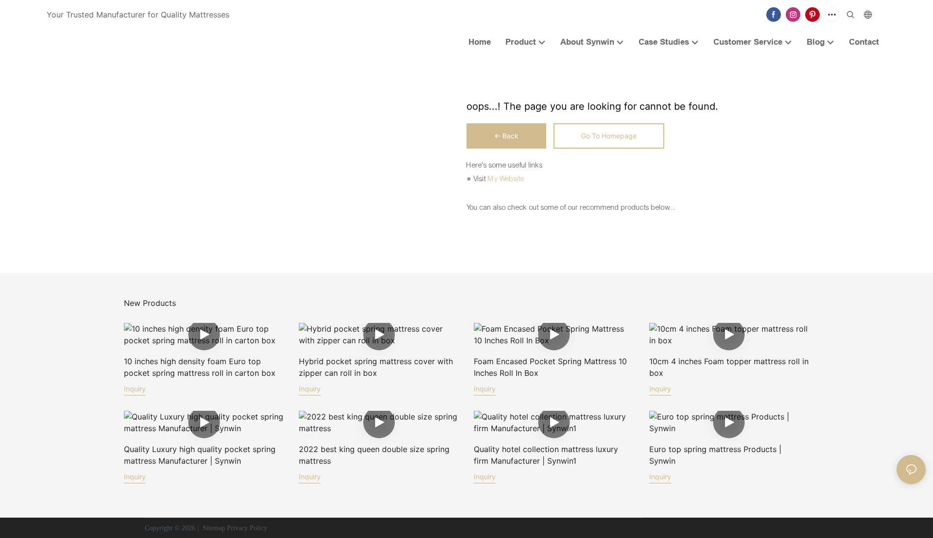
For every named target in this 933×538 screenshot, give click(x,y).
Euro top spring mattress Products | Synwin (715, 455)
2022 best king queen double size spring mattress (374, 455)
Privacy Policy (247, 528)
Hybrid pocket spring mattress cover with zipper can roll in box (376, 367)
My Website (506, 179)
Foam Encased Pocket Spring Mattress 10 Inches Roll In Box (550, 367)
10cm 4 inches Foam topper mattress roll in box (729, 367)
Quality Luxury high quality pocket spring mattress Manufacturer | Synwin (200, 455)
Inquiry (135, 389)
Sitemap (213, 528)
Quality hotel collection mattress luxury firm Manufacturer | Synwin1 (546, 455)
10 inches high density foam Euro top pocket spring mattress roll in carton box (200, 367)
